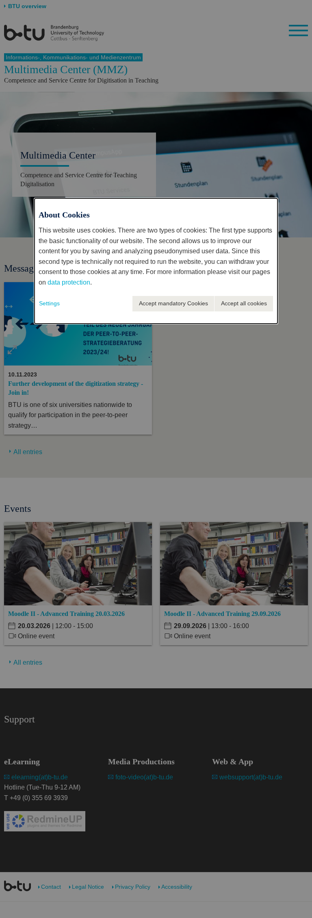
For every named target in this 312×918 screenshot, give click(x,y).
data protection (69, 282)
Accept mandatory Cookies (173, 303)
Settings (49, 303)
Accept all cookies (244, 303)
